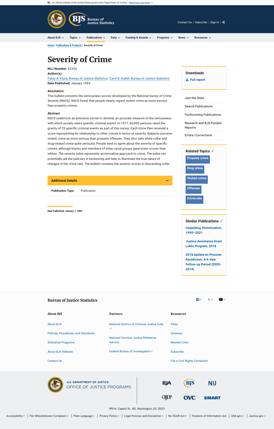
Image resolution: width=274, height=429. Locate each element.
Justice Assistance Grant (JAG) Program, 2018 (204, 243)
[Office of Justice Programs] (57, 19)
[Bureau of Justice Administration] (167, 386)
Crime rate (194, 198)
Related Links (179, 342)
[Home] (91, 19)
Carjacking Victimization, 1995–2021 (204, 230)
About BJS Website (60, 351)
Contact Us (185, 22)
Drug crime (195, 168)
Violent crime (196, 178)
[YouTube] (223, 302)
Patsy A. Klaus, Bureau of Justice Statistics (78, 78)
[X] (211, 302)
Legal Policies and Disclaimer (142, 416)
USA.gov (236, 416)
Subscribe (201, 22)
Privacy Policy (108, 416)
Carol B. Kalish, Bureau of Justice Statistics (139, 78)
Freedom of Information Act (209, 416)
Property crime (197, 158)
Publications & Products (69, 45)
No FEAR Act (176, 416)
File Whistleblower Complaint (48, 416)
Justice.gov (256, 416)
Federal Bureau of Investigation (129, 351)
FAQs (174, 324)
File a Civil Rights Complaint (189, 361)
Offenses (193, 188)
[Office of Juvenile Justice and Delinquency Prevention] (167, 401)
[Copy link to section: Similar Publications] (221, 221)
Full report (197, 80)
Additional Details (64, 180)
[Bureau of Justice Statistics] (190, 388)
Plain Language (82, 416)
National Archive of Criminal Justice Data (136, 324)
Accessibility (14, 416)
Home (51, 45)
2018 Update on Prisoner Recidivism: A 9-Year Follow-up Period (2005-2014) (204, 262)
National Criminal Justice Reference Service (132, 340)
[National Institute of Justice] (212, 386)
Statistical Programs (61, 342)
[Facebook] (200, 302)
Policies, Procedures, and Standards (71, 333)
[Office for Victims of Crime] (190, 400)
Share (226, 24)
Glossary (176, 333)
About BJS (55, 324)
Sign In (214, 22)
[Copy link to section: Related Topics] (212, 151)
